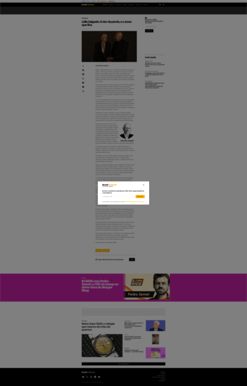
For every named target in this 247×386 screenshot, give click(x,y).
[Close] (144, 185)
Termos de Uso (141, 201)
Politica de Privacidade (130, 201)
